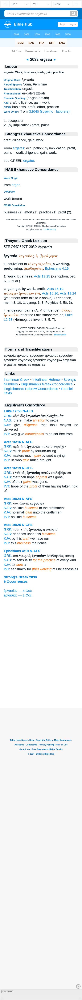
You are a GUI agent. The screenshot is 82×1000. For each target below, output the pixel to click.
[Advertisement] (41, 684)
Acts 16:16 (50, 293)
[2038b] (5, 458)
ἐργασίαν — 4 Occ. (18, 591)
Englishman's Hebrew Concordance (31, 389)
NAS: (8, 420)
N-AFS (28, 411)
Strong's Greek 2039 (20, 577)
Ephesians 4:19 (57, 268)
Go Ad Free (7, 992)
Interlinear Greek (16, 380)
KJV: (7, 425)
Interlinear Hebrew (46, 380)
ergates (18, 148)
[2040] (77, 458)
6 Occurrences (16, 581)
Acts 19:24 (68, 293)
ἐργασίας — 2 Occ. (18, 595)
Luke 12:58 (13, 411)
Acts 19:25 (42, 276)
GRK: (8, 416)
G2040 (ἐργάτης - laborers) (49, 111)
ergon (16, 185)
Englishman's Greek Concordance (47, 384)
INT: (7, 434)
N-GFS (27, 468)
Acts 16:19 (55, 289)
